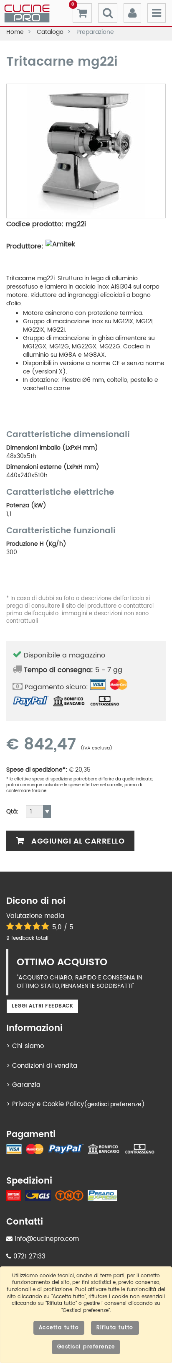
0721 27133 (28, 1256)
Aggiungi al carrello (77, 841)
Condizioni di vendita (44, 1066)
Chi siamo (28, 1046)
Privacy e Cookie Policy (48, 1104)
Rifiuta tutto (115, 1328)
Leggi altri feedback (42, 1006)
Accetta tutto (59, 1328)
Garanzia (26, 1085)
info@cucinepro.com (46, 1239)
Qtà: (12, 812)
